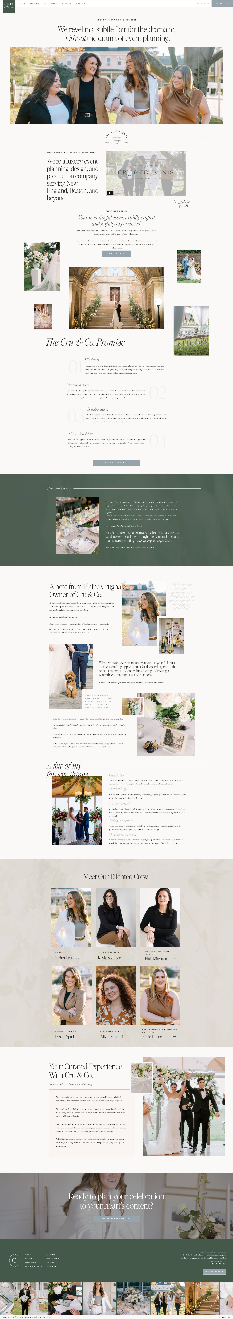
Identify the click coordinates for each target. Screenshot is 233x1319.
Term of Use (41, 1317)
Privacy (48, 1317)
